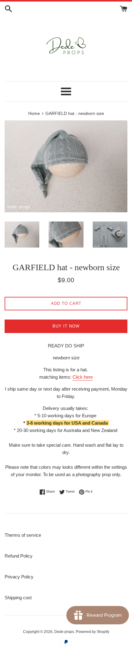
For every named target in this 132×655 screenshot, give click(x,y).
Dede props (64, 632)
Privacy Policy (19, 576)
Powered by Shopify (92, 632)
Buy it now (66, 326)
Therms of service (23, 535)
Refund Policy (19, 555)
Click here (82, 377)
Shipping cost (18, 597)
